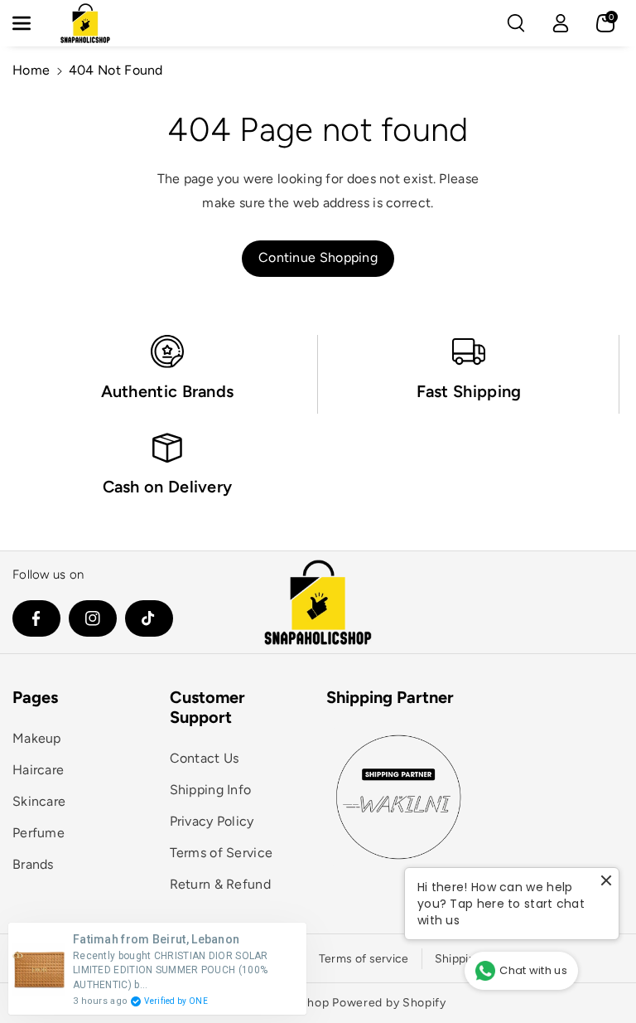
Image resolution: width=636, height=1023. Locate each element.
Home (31, 70)
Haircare (38, 770)
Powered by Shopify (389, 1003)
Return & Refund (221, 884)
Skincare (38, 801)
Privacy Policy (212, 821)
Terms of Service (221, 853)
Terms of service (364, 959)
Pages (35, 697)
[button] (30, 23)
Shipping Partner (390, 697)
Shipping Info (211, 790)
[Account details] (560, 23)
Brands (33, 864)
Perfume (38, 833)
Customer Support (207, 707)
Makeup (36, 738)
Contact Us (204, 758)
